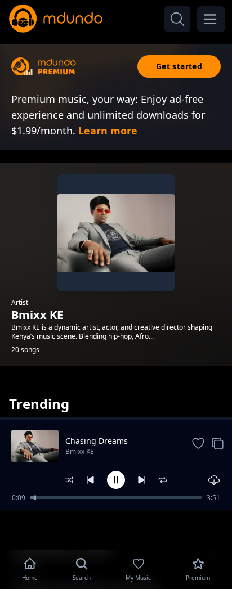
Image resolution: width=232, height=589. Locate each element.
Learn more (107, 130)
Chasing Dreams (96, 440)
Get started (179, 66)
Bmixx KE (79, 451)
